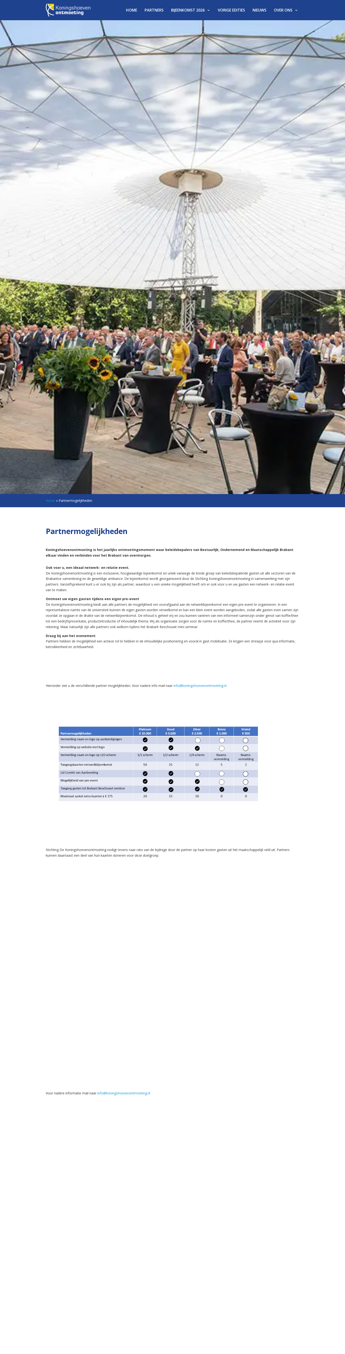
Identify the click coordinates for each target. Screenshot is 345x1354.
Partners (154, 10)
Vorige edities (231, 10)
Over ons (283, 10)
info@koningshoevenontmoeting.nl (199, 685)
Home (131, 10)
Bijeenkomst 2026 (188, 10)
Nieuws (259, 10)
